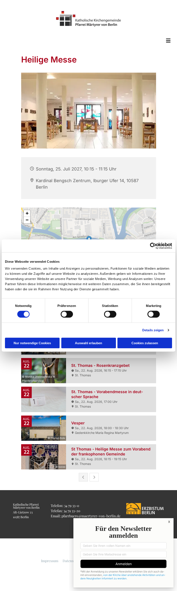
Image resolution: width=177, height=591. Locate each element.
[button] (88, 40)
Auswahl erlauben (88, 343)
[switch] (67, 314)
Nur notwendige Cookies (32, 343)
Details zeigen (153, 330)
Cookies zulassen (144, 343)
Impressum (49, 560)
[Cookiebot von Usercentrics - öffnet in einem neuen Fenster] (153, 246)
